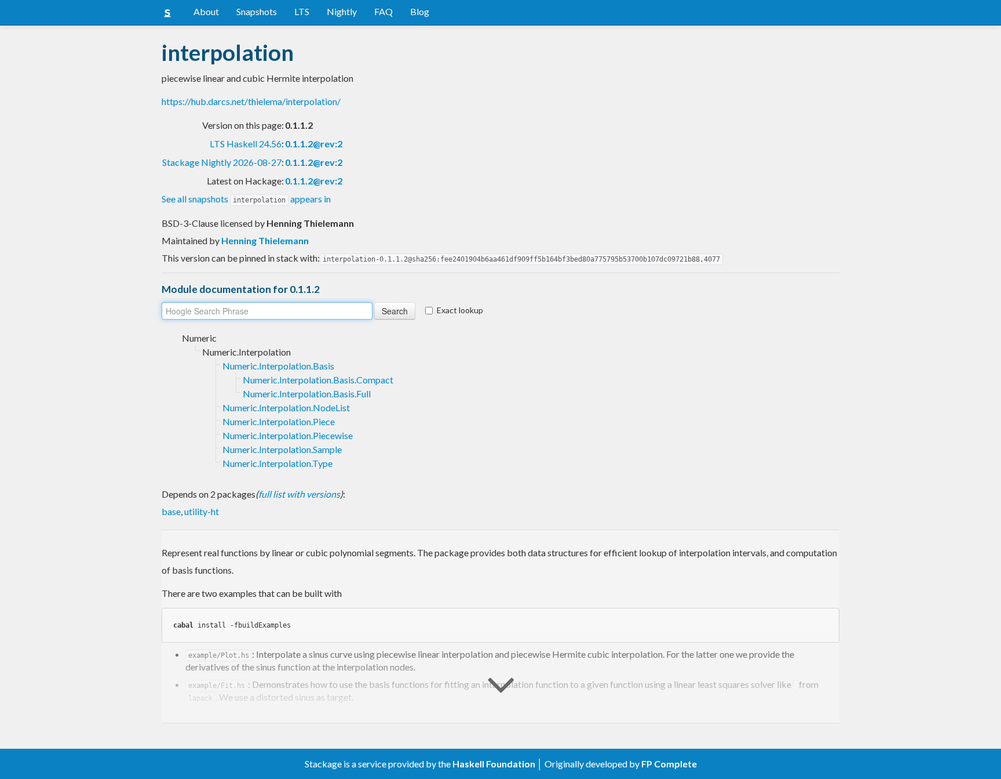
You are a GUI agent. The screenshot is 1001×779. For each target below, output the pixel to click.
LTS (301, 11)
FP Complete (669, 763)
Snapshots (256, 11)
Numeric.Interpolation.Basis (278, 365)
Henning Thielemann (265, 240)
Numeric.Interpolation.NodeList (286, 407)
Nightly (342, 11)
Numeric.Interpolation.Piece (278, 421)
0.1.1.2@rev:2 (313, 143)
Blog (419, 11)
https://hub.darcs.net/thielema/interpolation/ (251, 101)
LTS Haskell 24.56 (246, 143)
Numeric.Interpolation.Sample (282, 449)
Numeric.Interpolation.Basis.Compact (318, 379)
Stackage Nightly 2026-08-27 (222, 162)
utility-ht (201, 511)
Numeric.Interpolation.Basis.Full (307, 393)
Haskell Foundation (493, 763)
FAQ (383, 11)
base (171, 511)
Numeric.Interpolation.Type (277, 463)
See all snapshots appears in (246, 198)
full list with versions (299, 493)
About (206, 11)
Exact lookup (460, 310)
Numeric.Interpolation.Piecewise (287, 435)
